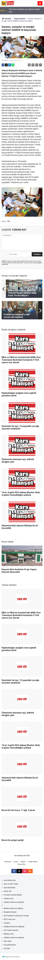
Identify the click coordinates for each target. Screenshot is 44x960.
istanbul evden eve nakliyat (14, 902)
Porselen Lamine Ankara (13, 895)
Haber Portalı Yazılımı (12, 957)
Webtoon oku (9, 934)
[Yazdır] (29, 64)
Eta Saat (7, 948)
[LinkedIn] (9, 64)
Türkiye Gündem (19, 19)
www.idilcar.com (10, 880)
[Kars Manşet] (8, 3)
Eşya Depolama (9, 888)
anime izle (7, 891)
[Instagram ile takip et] (24, 871)
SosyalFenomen (10, 945)
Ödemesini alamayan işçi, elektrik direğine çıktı (24, 10)
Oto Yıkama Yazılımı (11, 930)
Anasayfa (7, 19)
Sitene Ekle (21, 864)
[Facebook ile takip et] (14, 871)
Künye (16, 862)
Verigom (7, 923)
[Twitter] (6, 64)
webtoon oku (8, 898)
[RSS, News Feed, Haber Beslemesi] (30, 871)
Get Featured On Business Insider (16, 916)
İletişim (23, 862)
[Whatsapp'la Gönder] (13, 64)
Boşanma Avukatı (10, 912)
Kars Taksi (8, 941)
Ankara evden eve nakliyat (13, 908)
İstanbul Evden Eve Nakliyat (14, 927)
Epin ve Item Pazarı (11, 884)
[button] (33, 64)
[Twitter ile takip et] (19, 871)
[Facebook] (3, 64)
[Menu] (40, 3)
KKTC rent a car (9, 919)
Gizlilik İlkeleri (32, 862)
